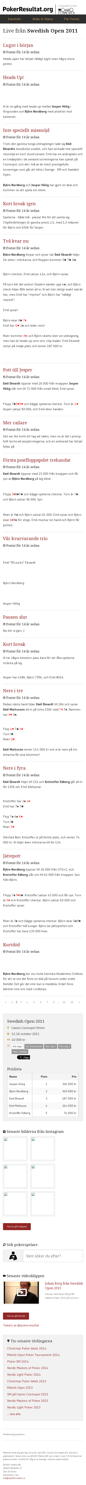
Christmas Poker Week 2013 (26, 1381)
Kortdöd (11, 944)
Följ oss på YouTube (16, 1316)
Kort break (14, 644)
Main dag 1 (50, 1046)
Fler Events (71, 19)
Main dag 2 (64, 1046)
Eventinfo (14, 19)
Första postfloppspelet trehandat (37, 460)
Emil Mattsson (13, 749)
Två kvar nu (16, 241)
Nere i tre (13, 690)
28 (63, 1002)
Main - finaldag (20, 1051)
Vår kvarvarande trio (25, 538)
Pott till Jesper (17, 369)
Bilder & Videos (43, 19)
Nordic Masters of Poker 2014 (27, 1368)
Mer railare (15, 422)
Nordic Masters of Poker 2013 (27, 1401)
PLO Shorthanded (34, 1046)
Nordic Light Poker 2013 (23, 1407)
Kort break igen (19, 203)
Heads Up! (13, 77)
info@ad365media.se (14, 1478)
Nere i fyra (14, 768)
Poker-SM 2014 (18, 1361)
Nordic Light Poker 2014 (24, 1374)
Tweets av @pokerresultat (21, 1325)
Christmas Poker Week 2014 (26, 1348)
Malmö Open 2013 (20, 1388)
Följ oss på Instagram (17, 1226)
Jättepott (12, 855)
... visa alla (13, 1414)
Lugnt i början (18, 45)
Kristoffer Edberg (58, 782)
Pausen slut (15, 617)
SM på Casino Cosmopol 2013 (27, 1394)
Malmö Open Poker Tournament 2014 (33, 1355)
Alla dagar (17, 1046)
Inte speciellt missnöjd (26, 130)
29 (71, 1002)
